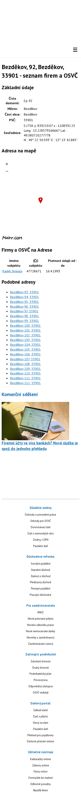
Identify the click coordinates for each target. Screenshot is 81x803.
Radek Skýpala (12, 271)
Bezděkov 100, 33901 (25, 325)
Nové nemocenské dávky (40, 631)
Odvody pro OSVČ (40, 521)
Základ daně (40, 710)
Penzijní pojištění (40, 588)
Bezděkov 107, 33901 (25, 359)
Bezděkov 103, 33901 (25, 340)
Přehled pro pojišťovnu (40, 735)
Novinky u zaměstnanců (40, 637)
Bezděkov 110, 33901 (25, 373)
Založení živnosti (40, 661)
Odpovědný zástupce (40, 686)
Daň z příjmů (40, 716)
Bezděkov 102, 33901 (25, 335)
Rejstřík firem (40, 790)
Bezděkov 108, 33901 (25, 364)
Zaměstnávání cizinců (40, 644)
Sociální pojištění (40, 563)
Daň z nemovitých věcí (41, 533)
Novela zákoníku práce (40, 625)
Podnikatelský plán (40, 674)
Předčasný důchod (40, 582)
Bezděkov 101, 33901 (25, 330)
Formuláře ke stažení (40, 778)
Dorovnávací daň (40, 527)
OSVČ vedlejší (40, 692)
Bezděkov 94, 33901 (24, 297)
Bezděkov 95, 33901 (24, 302)
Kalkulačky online (40, 759)
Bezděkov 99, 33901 (24, 321)
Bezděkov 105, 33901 (25, 349)
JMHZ (40, 612)
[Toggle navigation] (75, 50)
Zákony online (40, 765)
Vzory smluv (40, 771)
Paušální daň (40, 546)
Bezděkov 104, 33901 (25, 344)
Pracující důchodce (40, 595)
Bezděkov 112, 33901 (25, 383)
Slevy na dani (40, 723)
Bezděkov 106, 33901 (25, 354)
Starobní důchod (40, 570)
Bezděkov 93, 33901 (24, 292)
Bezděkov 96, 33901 (24, 306)
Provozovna (41, 680)
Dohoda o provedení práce (40, 514)
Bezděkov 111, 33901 (25, 378)
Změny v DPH (40, 540)
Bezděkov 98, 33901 (24, 316)
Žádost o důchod (40, 576)
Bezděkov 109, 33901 (25, 369)
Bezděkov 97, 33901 (24, 311)
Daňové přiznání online (40, 741)
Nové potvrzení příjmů (40, 618)
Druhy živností (40, 667)
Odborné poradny (40, 784)
